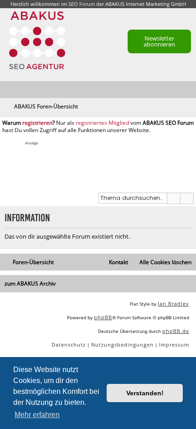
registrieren (37, 123)
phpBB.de (175, 330)
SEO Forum (81, 3)
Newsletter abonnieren (159, 41)
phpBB (103, 317)
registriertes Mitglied (102, 123)
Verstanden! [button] (145, 393)
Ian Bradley (173, 303)
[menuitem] (190, 90)
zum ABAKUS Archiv (30, 283)
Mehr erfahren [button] (37, 415)
